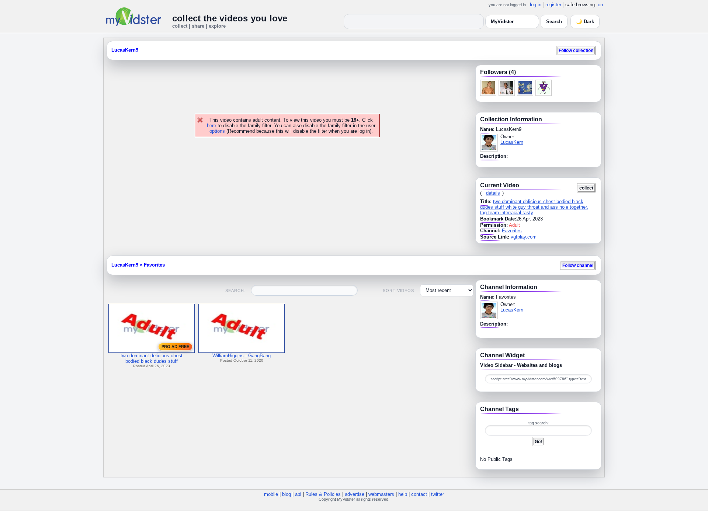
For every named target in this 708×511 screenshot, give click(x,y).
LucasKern (511, 142)
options (217, 131)
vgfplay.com (524, 237)
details (493, 193)
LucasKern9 (124, 50)
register (553, 4)
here (211, 125)
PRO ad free (175, 346)
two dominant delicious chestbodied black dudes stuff (152, 358)
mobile (271, 494)
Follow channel (577, 265)
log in (535, 4)
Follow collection (576, 50)
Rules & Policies (323, 494)
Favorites (512, 230)
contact (419, 494)
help (402, 494)
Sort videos (398, 290)
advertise (354, 494)
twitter (437, 494)
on (600, 4)
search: (235, 290)
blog (286, 494)
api (298, 494)
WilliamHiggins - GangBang (241, 355)
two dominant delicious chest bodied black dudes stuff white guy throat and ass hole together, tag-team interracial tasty (534, 207)
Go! (538, 441)
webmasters (381, 494)
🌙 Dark (585, 21)
